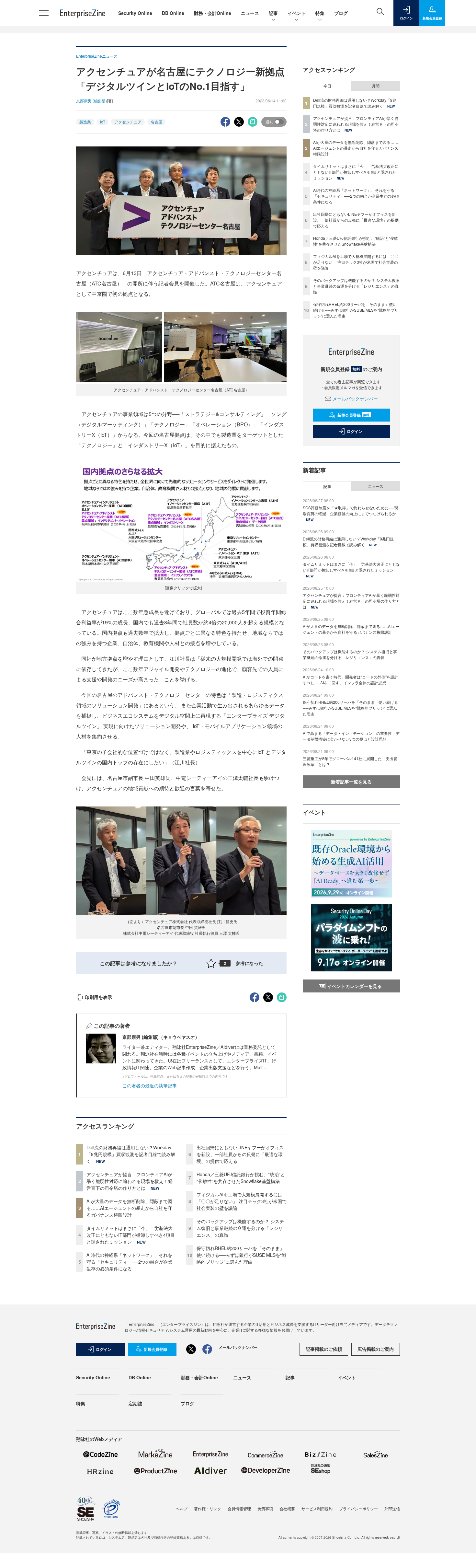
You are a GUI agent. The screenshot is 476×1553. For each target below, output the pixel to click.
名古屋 (156, 121)
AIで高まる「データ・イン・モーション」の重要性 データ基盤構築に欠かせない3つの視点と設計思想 (351, 736)
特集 (319, 13)
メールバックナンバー (355, 398)
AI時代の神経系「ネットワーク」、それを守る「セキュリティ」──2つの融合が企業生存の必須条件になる (129, 1262)
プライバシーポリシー (358, 1508)
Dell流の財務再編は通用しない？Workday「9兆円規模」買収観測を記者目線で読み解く (130, 1154)
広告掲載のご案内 (375, 1349)
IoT (102, 121)
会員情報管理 (239, 1508)
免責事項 (265, 1508)
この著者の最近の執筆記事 (149, 1085)
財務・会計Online (212, 13)
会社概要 (287, 1508)
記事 (273, 13)
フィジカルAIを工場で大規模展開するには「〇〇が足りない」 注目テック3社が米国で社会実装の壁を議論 (242, 1201)
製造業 (85, 121)
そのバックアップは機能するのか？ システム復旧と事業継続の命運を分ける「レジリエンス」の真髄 (240, 1228)
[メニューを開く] (44, 13)
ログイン (354, 431)
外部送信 (392, 1508)
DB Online (173, 13)
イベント (297, 13)
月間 (376, 86)
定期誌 (135, 1403)
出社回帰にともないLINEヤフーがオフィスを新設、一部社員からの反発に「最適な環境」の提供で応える (240, 1154)
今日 (327, 86)
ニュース (250, 13)
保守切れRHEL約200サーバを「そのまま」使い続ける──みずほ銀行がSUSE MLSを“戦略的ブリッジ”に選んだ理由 (241, 1255)
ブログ (341, 13)
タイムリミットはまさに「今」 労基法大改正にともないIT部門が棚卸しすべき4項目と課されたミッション (130, 1235)
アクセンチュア (128, 121)
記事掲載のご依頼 (324, 1349)
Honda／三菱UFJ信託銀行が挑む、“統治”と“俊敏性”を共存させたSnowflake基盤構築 (241, 1177)
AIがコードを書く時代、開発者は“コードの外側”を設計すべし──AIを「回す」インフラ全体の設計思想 (350, 679)
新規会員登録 (353, 415)
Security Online (135, 13)
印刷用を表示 (98, 997)
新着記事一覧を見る (351, 781)
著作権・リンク (207, 1508)
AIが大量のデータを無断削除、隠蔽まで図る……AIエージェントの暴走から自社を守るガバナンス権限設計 (129, 1208)
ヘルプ (181, 1508)
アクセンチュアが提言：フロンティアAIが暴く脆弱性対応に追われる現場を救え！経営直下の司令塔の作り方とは (129, 1181)
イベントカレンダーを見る (354, 986)
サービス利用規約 (317, 1508)
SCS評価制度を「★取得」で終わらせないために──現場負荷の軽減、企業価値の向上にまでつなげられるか (350, 510)
